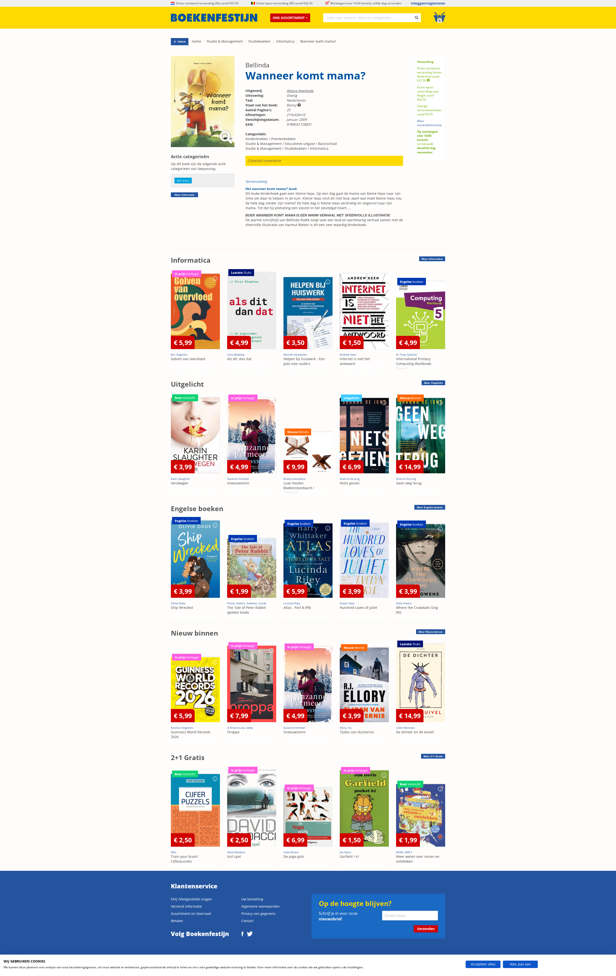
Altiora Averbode (300, 90)
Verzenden (426, 928)
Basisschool (327, 143)
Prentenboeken (283, 139)
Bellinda (257, 65)
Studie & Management (225, 41)
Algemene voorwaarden (260, 906)
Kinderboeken (256, 139)
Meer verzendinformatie (429, 123)
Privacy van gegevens (258, 913)
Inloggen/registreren (428, 3)
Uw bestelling (252, 899)
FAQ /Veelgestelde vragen (191, 899)
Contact (247, 920)
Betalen (177, 920)
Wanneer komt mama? (318, 41)
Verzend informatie (186, 906)
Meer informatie (184, 194)
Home (196, 41)
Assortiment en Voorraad (191, 913)
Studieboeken (259, 41)
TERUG (181, 41)
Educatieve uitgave (300, 143)
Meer (432, 258)
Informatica (285, 41)
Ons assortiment (289, 17)
